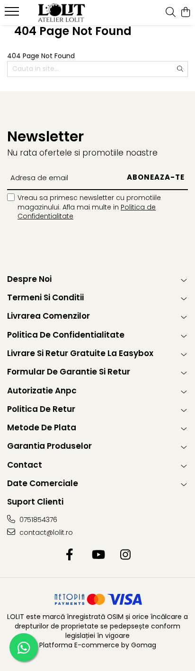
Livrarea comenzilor (48, 316)
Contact (24, 465)
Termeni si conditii (45, 297)
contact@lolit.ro (45, 532)
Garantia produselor (49, 446)
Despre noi (29, 279)
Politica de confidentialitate (65, 334)
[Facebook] (70, 555)
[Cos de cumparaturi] (185, 12)
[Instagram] (125, 555)
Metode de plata (41, 427)
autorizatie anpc (42, 390)
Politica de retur (41, 409)
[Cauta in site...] (171, 12)
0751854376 (37, 519)
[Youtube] (97, 555)
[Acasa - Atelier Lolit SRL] (61, 12)
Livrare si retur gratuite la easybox (80, 353)
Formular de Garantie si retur (68, 371)
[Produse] (13, 14)
